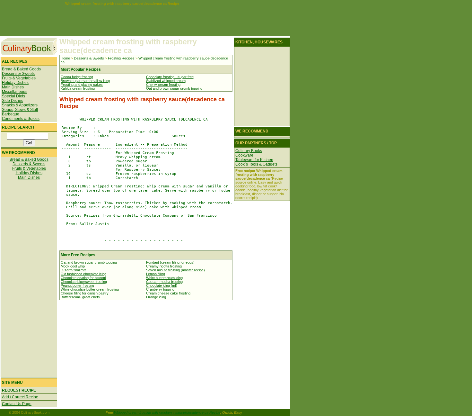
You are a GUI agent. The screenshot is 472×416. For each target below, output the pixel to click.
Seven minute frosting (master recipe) (175, 270)
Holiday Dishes (15, 82)
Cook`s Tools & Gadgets (256, 164)
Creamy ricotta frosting (164, 266)
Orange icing (156, 297)
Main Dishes (13, 87)
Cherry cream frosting (163, 84)
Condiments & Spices (20, 118)
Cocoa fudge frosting (77, 77)
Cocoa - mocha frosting (164, 282)
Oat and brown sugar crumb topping (174, 88)
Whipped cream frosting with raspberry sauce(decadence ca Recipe (167, 412)
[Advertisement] (122, 19)
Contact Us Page (16, 404)
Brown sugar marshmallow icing (85, 81)
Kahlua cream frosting (78, 88)
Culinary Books (248, 151)
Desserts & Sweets (18, 73)
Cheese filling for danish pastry (85, 293)
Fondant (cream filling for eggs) (170, 262)
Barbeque (10, 114)
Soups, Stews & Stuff (20, 109)
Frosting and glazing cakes (82, 84)
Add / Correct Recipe (20, 397)
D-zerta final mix (73, 270)
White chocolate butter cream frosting (90, 289)
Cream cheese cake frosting (168, 293)
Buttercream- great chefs (80, 297)
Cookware (244, 155)
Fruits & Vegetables (19, 78)
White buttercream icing (164, 278)
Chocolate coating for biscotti (83, 278)
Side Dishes (12, 100)
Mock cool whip (73, 266)
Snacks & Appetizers (20, 105)
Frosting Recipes (121, 58)
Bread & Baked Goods (21, 69)
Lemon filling (155, 274)
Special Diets (13, 96)
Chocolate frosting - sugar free (170, 77)
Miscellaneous (14, 91)
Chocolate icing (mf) (161, 285)
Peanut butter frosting (77, 285)
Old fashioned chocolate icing (83, 274)
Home (65, 58)
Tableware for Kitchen (254, 160)
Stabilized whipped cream (166, 81)
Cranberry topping (160, 289)
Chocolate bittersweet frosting (84, 282)
